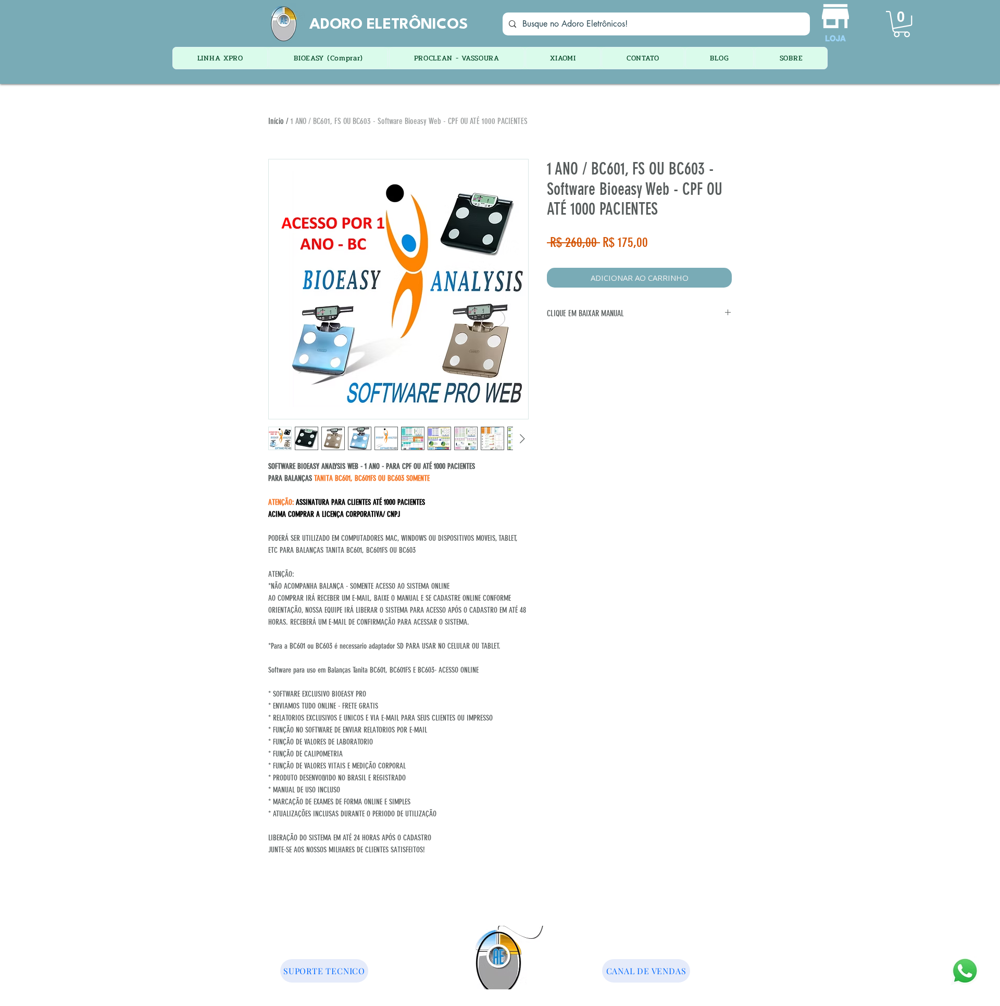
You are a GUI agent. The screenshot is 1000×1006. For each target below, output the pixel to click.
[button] (901, 24)
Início (276, 121)
